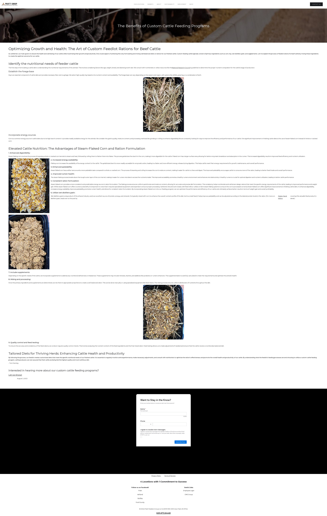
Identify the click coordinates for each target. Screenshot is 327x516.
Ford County (140, 502)
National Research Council (181, 68)
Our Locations (139, 4)
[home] (13, 4)
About (159, 4)
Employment (182, 4)
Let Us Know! (15, 375)
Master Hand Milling (282, 197)
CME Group (189, 494)
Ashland (140, 494)
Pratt (140, 490)
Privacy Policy (156, 476)
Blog (191, 4)
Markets (150, 4)
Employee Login (188, 490)
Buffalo (140, 498)
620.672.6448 (163, 513)
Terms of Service (170, 476)
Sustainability (169, 4)
